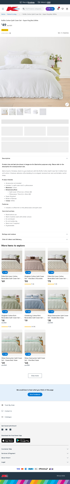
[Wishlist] (63, 9)
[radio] (4, 111)
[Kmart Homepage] (13, 9)
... (19, 14)
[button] (3, 9)
